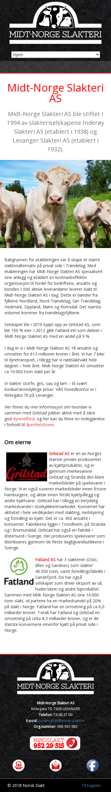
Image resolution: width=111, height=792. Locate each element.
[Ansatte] (18, 765)
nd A (49, 559)
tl (41, 559)
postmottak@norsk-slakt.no (61, 720)
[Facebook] (92, 765)
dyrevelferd (23, 418)
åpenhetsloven (40, 424)
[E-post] (55, 765)
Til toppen (91, 785)
